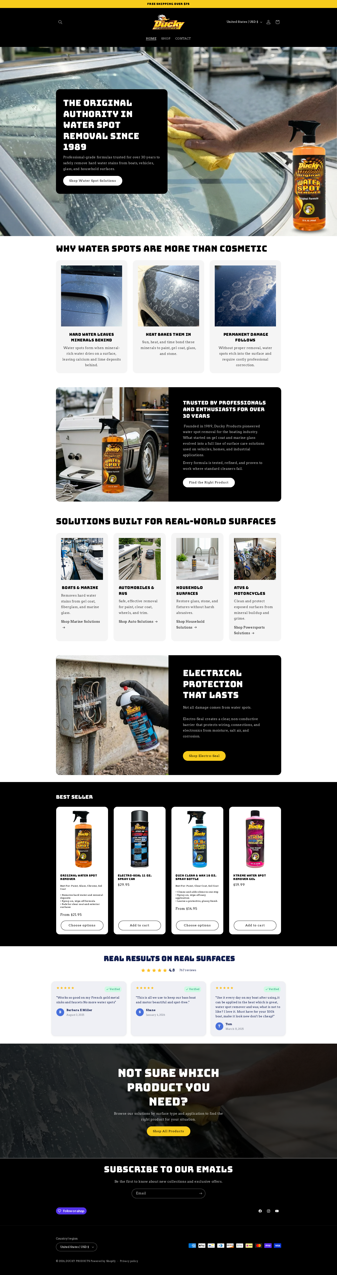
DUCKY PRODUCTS (78, 1261)
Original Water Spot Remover (78, 877)
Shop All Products (168, 1131)
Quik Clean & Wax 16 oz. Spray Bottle (196, 877)
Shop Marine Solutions (80, 621)
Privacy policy (129, 1261)
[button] (60, 22)
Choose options (82, 925)
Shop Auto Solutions (136, 621)
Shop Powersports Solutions (249, 630)
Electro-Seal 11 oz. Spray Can (135, 877)
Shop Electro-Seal (204, 756)
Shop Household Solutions (190, 624)
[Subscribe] (200, 1193)
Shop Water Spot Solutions (92, 181)
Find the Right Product (209, 482)
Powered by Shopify (103, 1261)
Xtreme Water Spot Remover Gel (249, 877)
